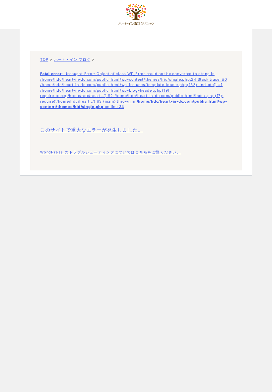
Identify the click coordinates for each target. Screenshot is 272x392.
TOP (44, 59)
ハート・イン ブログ (72, 59)
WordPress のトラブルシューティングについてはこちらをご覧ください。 (110, 152)
